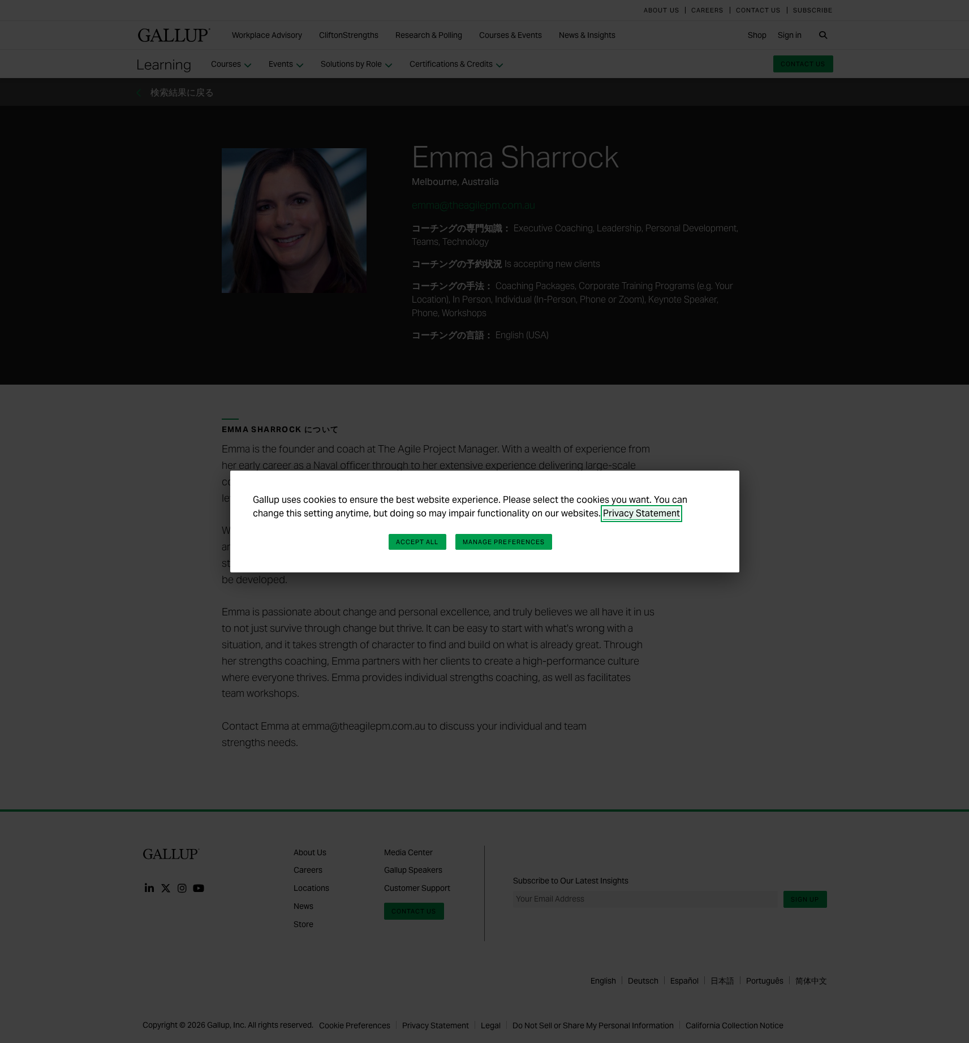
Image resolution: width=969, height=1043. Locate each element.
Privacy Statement (641, 513)
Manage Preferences (504, 542)
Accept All (417, 542)
